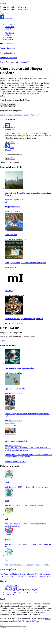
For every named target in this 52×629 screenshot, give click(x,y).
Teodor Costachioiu (29, 576)
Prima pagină (10, 24)
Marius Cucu (40, 574)
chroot (47, 619)
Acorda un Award (8, 104)
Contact (8, 29)
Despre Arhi (9, 27)
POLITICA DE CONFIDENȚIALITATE (21, 590)
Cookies (25, 621)
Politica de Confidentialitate (10, 621)
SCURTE (8, 37)
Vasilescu (41, 576)
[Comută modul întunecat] (1, 12)
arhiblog (3, 3)
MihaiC (13, 127)
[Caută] (24, 627)
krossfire (31, 574)
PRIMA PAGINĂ (12, 586)
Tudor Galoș (17, 576)
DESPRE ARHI (11, 588)
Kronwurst (24, 574)
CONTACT (9, 594)
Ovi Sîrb (8, 576)
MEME (8, 35)
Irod (11, 574)
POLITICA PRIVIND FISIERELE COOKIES (23, 592)
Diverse (23, 62)
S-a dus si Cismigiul (8, 48)
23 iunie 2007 (10, 150)
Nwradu (48, 576)
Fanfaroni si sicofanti (8, 58)
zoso (2, 574)
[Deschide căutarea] (2, 14)
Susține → (4, 341)
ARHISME (9, 33)
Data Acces (34, 621)
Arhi (4, 62)
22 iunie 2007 (10, 129)
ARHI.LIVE (10, 39)
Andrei (6, 574)
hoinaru (16, 574)
